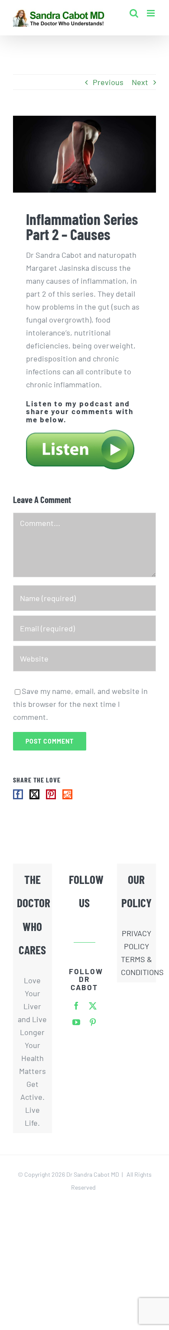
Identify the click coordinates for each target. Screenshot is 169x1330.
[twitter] (93, 1006)
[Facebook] (18, 794)
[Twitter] (34, 794)
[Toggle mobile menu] (151, 13)
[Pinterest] (51, 794)
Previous (108, 82)
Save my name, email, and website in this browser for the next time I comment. (80, 704)
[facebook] (76, 1006)
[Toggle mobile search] (134, 13)
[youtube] (76, 1022)
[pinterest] (93, 1022)
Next (140, 82)
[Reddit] (67, 794)
